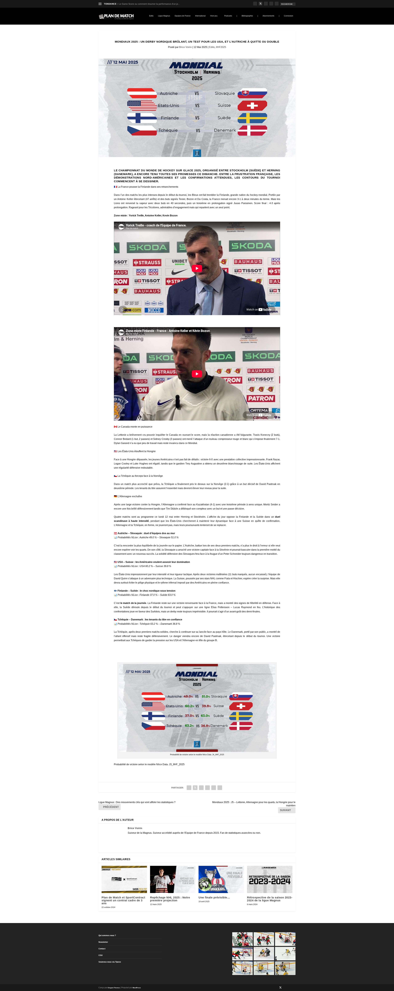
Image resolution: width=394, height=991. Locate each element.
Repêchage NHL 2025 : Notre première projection (170, 899)
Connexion (288, 16)
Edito (151, 16)
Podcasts (228, 16)
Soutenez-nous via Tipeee (109, 962)
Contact (101, 949)
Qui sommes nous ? (107, 935)
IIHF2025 (221, 47)
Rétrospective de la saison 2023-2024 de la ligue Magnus (269, 899)
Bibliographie (247, 16)
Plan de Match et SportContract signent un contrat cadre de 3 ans (123, 900)
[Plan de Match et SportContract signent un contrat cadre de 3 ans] (124, 879)
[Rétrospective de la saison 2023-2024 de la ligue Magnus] (269, 879)
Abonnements (268, 16)
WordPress (137, 988)
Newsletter (103, 942)
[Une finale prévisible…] (221, 879)
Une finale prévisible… (214, 897)
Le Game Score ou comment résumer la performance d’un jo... (149, 4)
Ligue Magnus (164, 16)
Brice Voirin (185, 47)
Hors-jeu (213, 16)
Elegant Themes (114, 988)
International (200, 16)
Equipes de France (183, 16)
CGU (100, 955)
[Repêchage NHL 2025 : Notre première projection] (172, 879)
